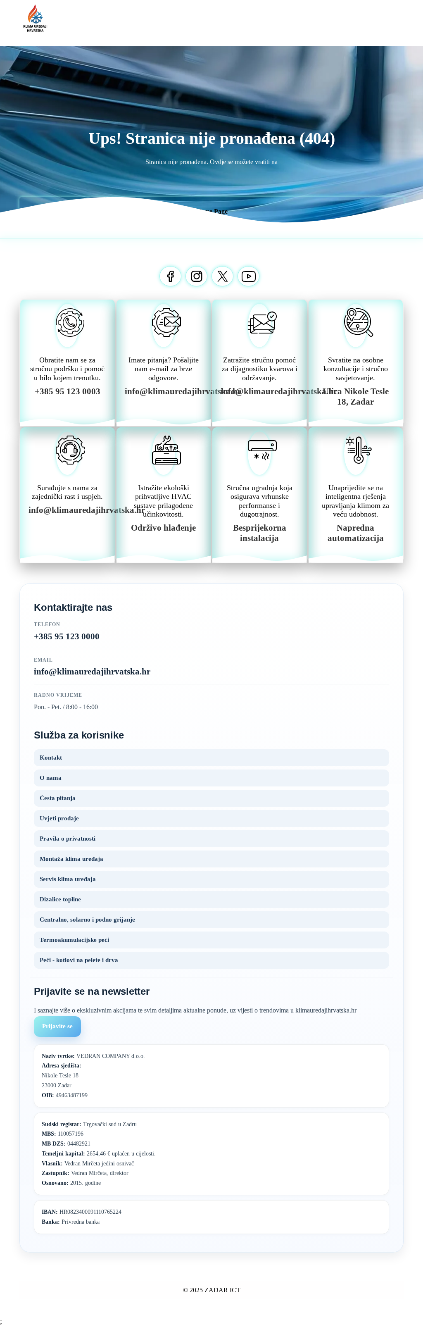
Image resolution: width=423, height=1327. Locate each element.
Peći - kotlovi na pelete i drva (79, 960)
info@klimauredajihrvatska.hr (92, 672)
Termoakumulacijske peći (74, 939)
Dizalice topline (60, 899)
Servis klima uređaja (68, 879)
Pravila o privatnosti (67, 838)
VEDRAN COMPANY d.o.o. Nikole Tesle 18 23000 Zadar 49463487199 (93, 1075)
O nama (51, 777)
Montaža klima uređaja (71, 858)
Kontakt (51, 757)
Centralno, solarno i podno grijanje (87, 919)
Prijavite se (57, 1026)
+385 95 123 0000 (67, 636)
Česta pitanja (58, 798)
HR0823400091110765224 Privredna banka (81, 1217)
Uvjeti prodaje (59, 818)
